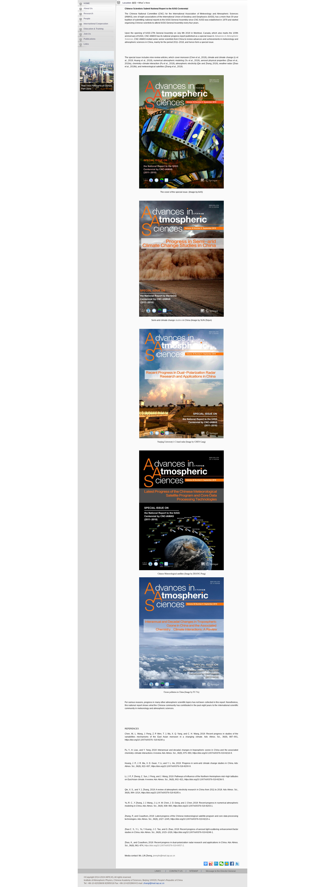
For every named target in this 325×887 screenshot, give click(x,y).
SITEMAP (193, 871)
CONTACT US (175, 871)
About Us (88, 8)
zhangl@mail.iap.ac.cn (153, 883)
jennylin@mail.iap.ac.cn (164, 855)
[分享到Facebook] (232, 864)
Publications (89, 39)
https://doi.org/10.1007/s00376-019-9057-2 (164, 845)
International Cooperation (96, 24)
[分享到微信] (221, 864)
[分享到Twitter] (237, 864)
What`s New (144, 3)
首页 (134, 3)
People (87, 18)
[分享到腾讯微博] (216, 864)
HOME (87, 3)
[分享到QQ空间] (227, 864)
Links (86, 44)
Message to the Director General (221, 871)
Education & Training (93, 29)
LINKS (158, 871)
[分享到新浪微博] (211, 864)
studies (178, 320)
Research (88, 13)
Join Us (87, 34)
